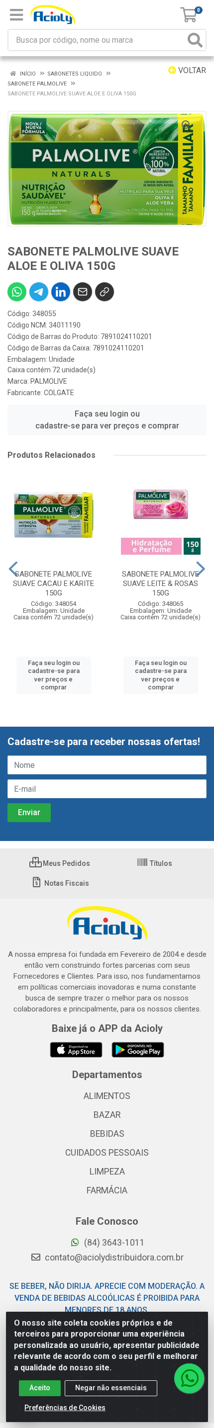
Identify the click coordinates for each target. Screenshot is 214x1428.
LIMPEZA (107, 1171)
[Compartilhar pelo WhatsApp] (16, 291)
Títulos (160, 863)
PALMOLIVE (48, 381)
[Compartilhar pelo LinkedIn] (60, 291)
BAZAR (107, 1115)
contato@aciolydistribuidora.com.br (113, 1257)
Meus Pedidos (65, 863)
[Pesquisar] (195, 40)
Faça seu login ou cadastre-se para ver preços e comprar (107, 419)
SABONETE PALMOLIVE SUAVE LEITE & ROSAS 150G (160, 583)
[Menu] (16, 15)
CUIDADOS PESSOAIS (107, 1153)
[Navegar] (13, 569)
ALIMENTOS (107, 1096)
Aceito (39, 1388)
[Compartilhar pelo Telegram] (38, 291)
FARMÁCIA (107, 1190)
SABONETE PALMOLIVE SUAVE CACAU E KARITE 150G (53, 583)
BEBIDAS (107, 1134)
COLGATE (59, 393)
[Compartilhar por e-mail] (82, 291)
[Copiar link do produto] (104, 291)
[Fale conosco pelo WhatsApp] (189, 1378)
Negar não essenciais (111, 1388)
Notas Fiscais (66, 883)
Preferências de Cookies (65, 1408)
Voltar (191, 70)
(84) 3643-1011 (113, 1243)
